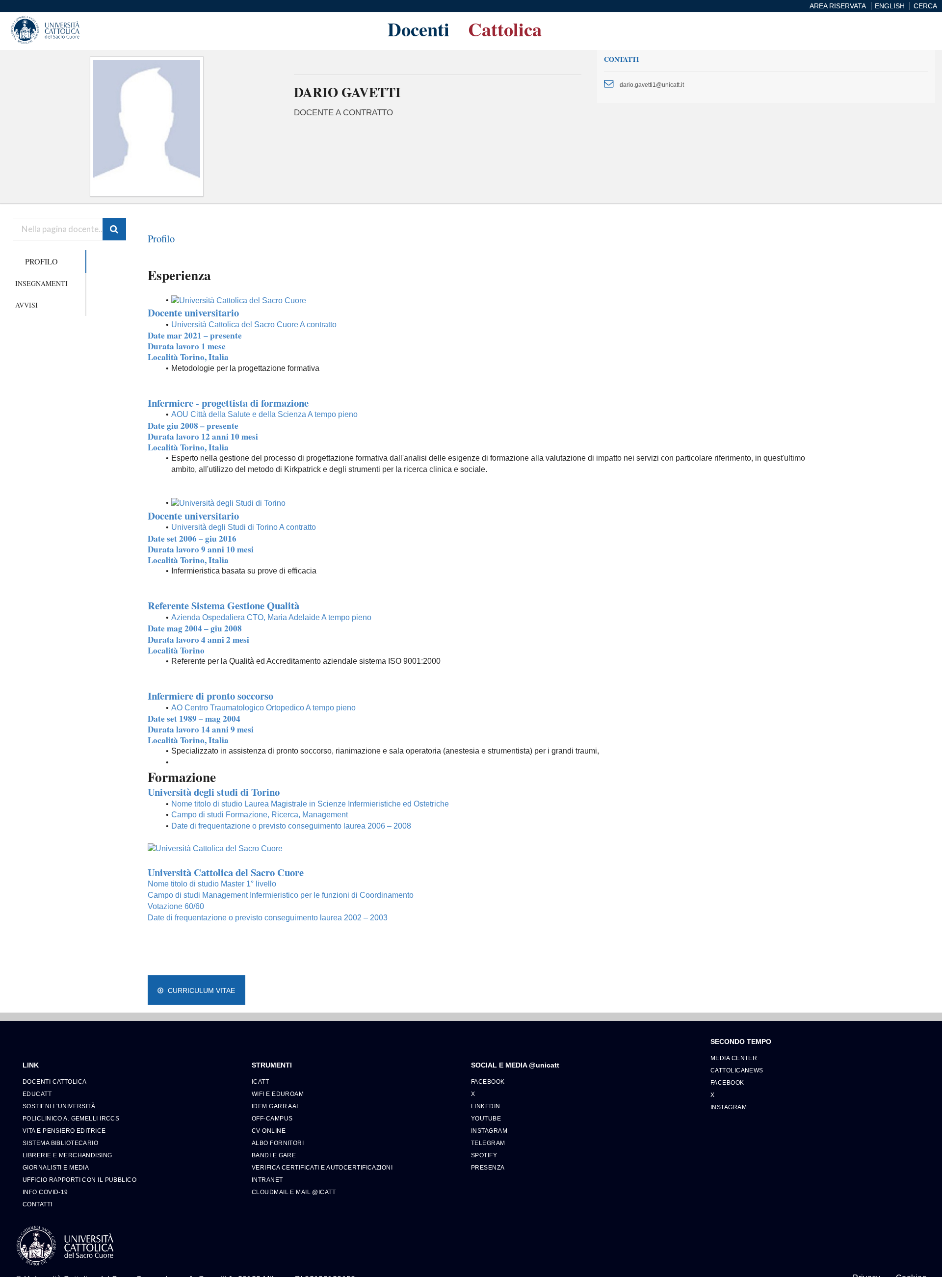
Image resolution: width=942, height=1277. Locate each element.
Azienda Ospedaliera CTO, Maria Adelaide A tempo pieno (271, 617)
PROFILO (41, 261)
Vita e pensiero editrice (64, 1130)
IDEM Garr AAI (275, 1106)
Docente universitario (193, 312)
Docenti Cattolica (54, 1081)
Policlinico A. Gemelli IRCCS (71, 1118)
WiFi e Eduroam (278, 1094)
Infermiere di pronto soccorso (210, 695)
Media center (733, 1058)
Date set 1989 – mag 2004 (194, 718)
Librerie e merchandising (67, 1155)
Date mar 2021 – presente (195, 335)
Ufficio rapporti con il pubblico (79, 1179)
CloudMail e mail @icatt (294, 1192)
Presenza (488, 1167)
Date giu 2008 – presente (193, 425)
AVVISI (26, 305)
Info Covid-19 (45, 1192)
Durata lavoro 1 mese (187, 346)
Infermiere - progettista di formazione (228, 402)
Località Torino (176, 650)
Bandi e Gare (274, 1155)
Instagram (489, 1130)
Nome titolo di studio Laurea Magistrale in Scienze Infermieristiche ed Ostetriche (310, 804)
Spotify (484, 1155)
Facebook (488, 1081)
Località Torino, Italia (188, 357)
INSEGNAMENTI (41, 283)
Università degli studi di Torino (214, 791)
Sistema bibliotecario (60, 1143)
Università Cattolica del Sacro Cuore (226, 872)
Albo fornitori (278, 1143)
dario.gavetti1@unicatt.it (652, 84)
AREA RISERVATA (838, 6)
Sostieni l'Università (59, 1106)
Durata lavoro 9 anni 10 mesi (201, 549)
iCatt (260, 1081)
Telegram (488, 1143)
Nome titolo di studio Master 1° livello (212, 884)
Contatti (37, 1204)
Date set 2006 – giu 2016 (192, 538)
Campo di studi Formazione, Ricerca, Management (259, 814)
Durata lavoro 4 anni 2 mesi (198, 639)
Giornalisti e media (56, 1167)
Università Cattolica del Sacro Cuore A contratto (254, 324)
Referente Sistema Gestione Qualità (223, 605)
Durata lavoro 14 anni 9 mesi (201, 729)
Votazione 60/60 (176, 906)
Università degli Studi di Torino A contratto (243, 527)
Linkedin (485, 1106)
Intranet (267, 1179)
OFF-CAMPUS (272, 1118)
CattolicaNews (736, 1070)
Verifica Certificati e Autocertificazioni (322, 1167)
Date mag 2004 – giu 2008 (195, 628)
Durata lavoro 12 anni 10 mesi (203, 436)
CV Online (269, 1130)
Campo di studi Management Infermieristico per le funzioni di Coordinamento (281, 895)
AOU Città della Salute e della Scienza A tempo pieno (264, 414)
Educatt (37, 1094)
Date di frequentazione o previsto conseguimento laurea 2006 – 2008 (292, 826)
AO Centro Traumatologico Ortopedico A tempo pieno (263, 708)
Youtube (486, 1118)
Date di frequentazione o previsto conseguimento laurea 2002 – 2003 (269, 917)
